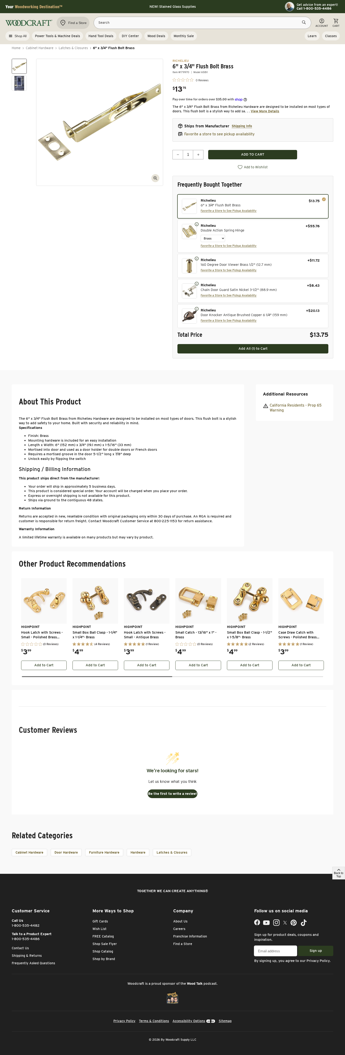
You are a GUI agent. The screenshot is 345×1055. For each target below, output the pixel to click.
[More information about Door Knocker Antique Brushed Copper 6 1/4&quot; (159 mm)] (197, 308)
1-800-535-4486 (26, 939)
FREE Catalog (103, 936)
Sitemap (225, 1021)
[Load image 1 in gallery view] (19, 66)
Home (16, 48)
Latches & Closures (73, 48)
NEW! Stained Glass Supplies (173, 6)
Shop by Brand (103, 959)
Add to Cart (44, 665)
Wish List (99, 929)
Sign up (316, 951)
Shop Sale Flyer (104, 944)
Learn (312, 36)
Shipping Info (242, 126)
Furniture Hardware (104, 852)
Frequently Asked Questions (33, 963)
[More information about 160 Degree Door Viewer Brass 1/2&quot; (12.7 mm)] (197, 258)
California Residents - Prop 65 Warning (296, 407)
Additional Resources (285, 394)
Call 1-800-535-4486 (314, 8)
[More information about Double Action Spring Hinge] (197, 224)
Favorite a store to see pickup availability (219, 134)
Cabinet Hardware (40, 48)
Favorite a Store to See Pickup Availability (229, 210)
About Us (180, 921)
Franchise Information (190, 936)
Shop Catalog (102, 951)
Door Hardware (66, 852)
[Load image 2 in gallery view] (19, 83)
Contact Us (20, 948)
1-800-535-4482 (26, 925)
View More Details (265, 111)
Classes (331, 36)
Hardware (138, 852)
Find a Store (182, 944)
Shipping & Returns (27, 955)
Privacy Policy (318, 961)
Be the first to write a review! (172, 794)
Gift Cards (100, 921)
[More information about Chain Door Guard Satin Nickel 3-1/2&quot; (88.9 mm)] (197, 283)
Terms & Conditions (154, 1021)
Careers (179, 929)
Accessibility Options (188, 1021)
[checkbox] (252, 206)
